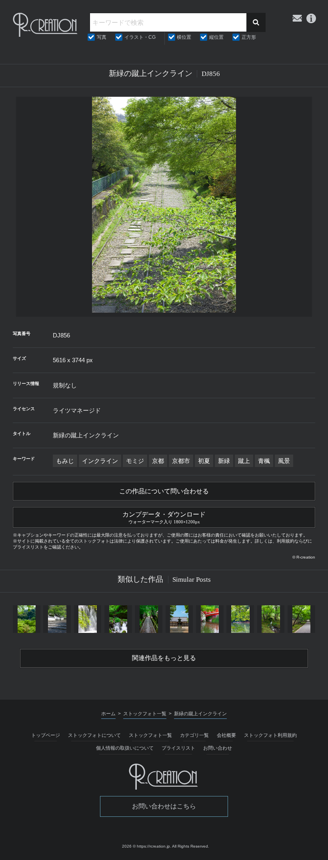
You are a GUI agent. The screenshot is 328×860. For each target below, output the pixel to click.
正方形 (249, 37)
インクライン (100, 460)
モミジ (135, 460)
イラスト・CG (140, 37)
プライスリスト (178, 748)
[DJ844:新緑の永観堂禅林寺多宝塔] (26, 619)
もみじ (65, 460)
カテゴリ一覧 (194, 735)
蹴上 (244, 460)
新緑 (224, 460)
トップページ (45, 735)
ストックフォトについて (94, 735)
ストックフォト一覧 (150, 735)
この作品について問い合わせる (164, 491)
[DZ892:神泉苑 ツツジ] (209, 619)
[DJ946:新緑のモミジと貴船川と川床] (118, 619)
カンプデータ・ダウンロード (164, 517)
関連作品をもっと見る (164, 657)
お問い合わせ (217, 748)
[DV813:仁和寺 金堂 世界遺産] (179, 619)
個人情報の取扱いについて (125, 748)
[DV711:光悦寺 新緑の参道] (149, 619)
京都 (158, 460)
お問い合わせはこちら (164, 806)
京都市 (181, 460)
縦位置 (216, 37)
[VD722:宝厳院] (271, 619)
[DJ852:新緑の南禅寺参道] (57, 619)
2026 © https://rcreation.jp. (146, 846)
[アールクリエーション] (46, 25)
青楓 (264, 460)
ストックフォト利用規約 (270, 735)
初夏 (204, 460)
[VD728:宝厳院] (301, 619)
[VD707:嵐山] (240, 619)
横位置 (184, 37)
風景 (284, 460)
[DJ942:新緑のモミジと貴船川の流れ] (87, 619)
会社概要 (226, 735)
